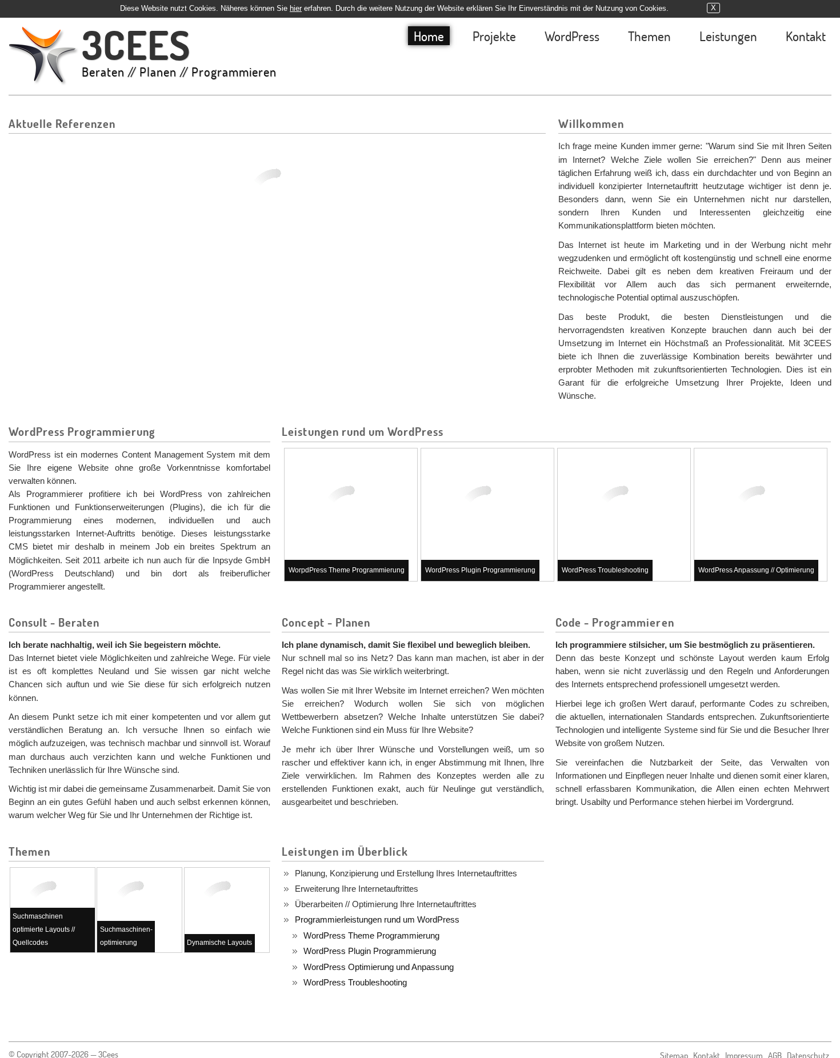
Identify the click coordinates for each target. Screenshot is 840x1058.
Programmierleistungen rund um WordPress (377, 919)
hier (296, 8)
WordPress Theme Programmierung (371, 935)
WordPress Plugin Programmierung (369, 951)
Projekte (494, 35)
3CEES (179, 52)
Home (429, 35)
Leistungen (728, 35)
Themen (649, 35)
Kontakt (806, 35)
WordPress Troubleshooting (355, 982)
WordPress (572, 35)
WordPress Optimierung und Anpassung (378, 967)
